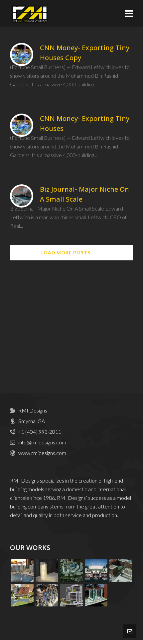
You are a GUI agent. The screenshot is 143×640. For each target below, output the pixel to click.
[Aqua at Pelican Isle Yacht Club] (22, 570)
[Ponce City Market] (120, 570)
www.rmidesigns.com (42, 453)
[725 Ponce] (71, 595)
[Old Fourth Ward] (22, 595)
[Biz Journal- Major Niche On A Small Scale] (21, 196)
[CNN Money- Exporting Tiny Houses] (21, 125)
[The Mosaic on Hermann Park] (96, 595)
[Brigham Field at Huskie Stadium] (96, 570)
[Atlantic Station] (71, 570)
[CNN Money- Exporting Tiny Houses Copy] (21, 54)
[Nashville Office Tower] (47, 570)
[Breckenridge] (47, 595)
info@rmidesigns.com (42, 442)
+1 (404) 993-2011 (39, 431)
